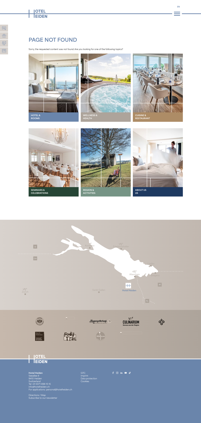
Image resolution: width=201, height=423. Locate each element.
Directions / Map (37, 395)
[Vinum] (100, 336)
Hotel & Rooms (35, 117)
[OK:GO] (161, 321)
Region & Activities (89, 191)
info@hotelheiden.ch (39, 387)
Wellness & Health (90, 117)
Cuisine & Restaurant (142, 117)
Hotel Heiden (36, 373)
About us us (140, 191)
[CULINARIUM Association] (131, 321)
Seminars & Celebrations (39, 191)
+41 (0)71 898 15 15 (41, 384)
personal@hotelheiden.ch (59, 389)
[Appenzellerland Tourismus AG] (100, 321)
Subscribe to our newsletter (43, 398)
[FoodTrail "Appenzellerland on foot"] (70, 336)
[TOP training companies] (131, 336)
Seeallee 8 (34, 376)
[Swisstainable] (70, 321)
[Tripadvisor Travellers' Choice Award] (39, 321)
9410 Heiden (35, 378)
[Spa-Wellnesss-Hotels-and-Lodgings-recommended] (39, 336)
